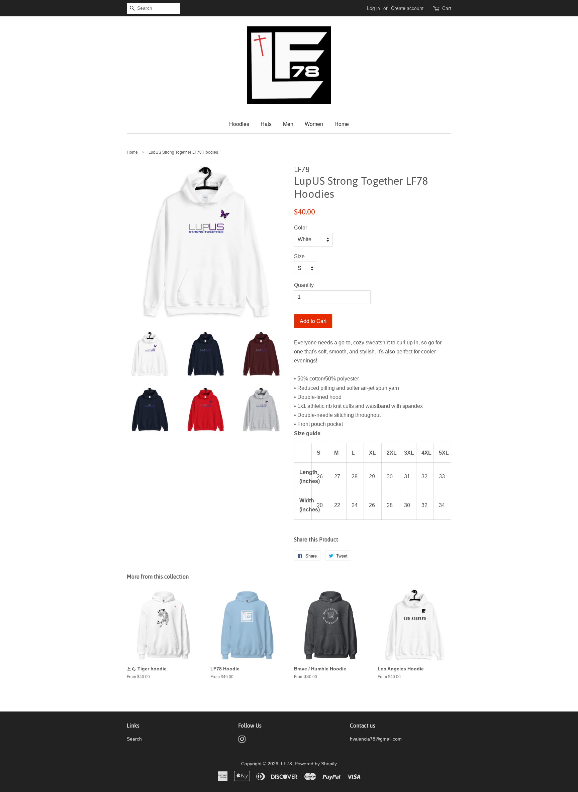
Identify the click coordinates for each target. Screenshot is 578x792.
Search (134, 739)
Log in (373, 8)
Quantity (304, 285)
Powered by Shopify (316, 763)
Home (341, 124)
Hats (266, 124)
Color (300, 227)
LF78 (286, 763)
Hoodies (239, 124)
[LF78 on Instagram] (242, 740)
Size (299, 256)
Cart (446, 8)
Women (314, 124)
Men (288, 124)
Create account (407, 8)
